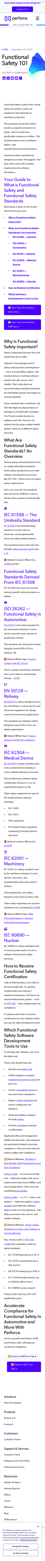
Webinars (8, 1507)
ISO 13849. (35, 907)
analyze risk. (26, 1069)
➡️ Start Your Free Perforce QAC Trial (21, 309)
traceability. (22, 1190)
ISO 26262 (9, 625)
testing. (20, 1119)
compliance (22, 1125)
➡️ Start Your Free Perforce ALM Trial (21, 324)
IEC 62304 (9, 763)
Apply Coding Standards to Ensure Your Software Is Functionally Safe (22, 1229)
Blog (6, 1513)
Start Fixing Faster (21, 24)
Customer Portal (12, 1454)
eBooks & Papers (12, 1482)
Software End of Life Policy (17, 1460)
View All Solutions (12, 1402)
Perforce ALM (10, 1174)
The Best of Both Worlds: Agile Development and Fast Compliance (22, 1163)
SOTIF (17, 678)
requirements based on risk (21, 1079)
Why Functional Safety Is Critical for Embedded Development (18, 918)
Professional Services (14, 1467)
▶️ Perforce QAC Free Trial (22, 1366)
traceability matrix (26, 1090)
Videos (7, 1494)
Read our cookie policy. (29, 1540)
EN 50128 (9, 702)
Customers (11, 1433)
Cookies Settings (20, 1553)
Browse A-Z (9, 1418)
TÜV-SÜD (11, 1003)
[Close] (38, 1526)
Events (7, 1500)
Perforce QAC (11, 1197)
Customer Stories (12, 1439)
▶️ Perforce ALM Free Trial (21, 1356)
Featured (8, 1424)
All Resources (10, 1519)
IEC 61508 (9, 526)
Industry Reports (12, 1488)
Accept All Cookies (20, 1546)
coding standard (24, 1100)
